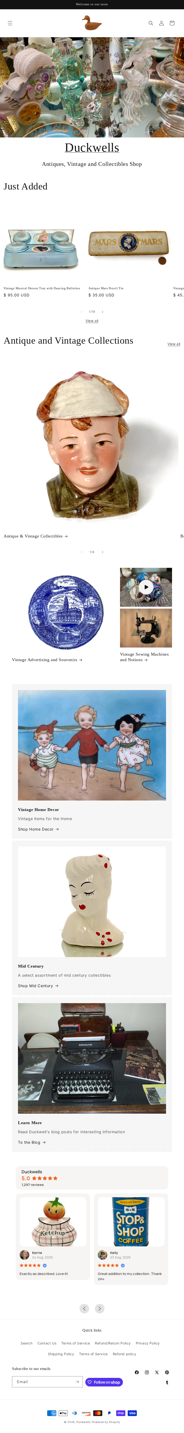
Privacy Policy (148, 1343)
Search (27, 1343)
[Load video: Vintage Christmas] (146, 587)
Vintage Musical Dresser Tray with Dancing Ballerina (42, 288)
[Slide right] (102, 312)
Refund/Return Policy (113, 1343)
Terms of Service (75, 1343)
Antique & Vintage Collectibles (33, 536)
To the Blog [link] (29, 1142)
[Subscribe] (77, 1381)
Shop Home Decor (36, 829)
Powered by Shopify (106, 1422)
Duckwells (92, 147)
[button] (10, 23)
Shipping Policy (61, 1354)
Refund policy (124, 1354)
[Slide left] (81, 312)
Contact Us (46, 1343)
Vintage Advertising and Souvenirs (44, 659)
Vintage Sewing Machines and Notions (144, 657)
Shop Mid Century (35, 985)
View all (92, 321)
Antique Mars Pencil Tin (106, 288)
